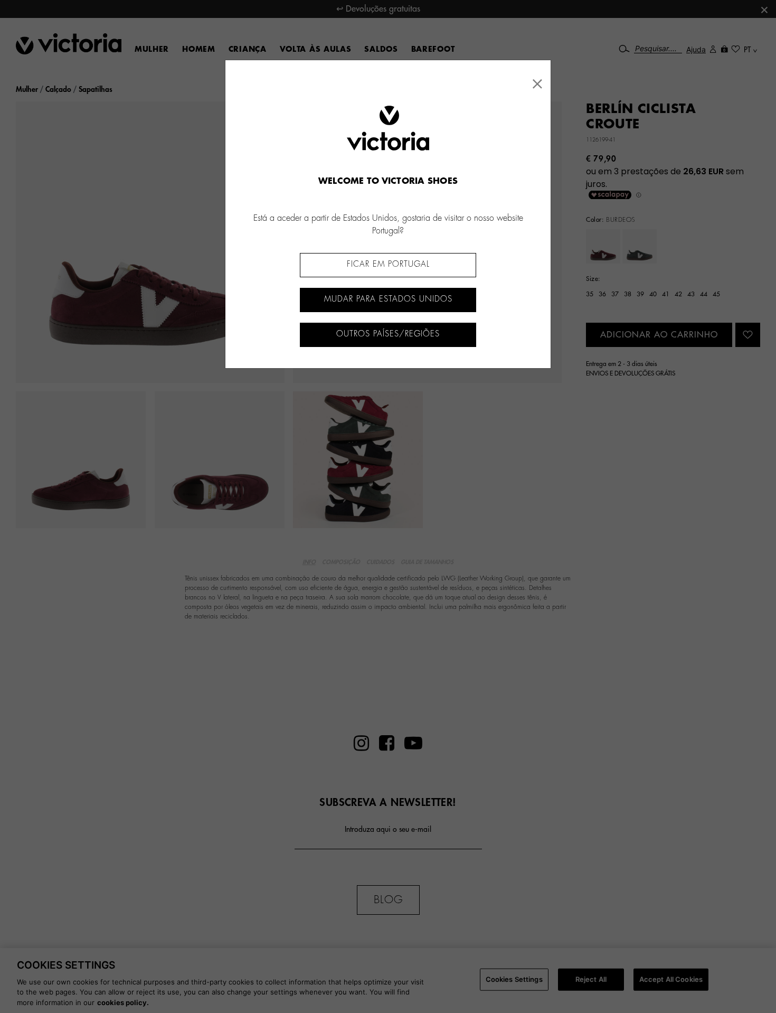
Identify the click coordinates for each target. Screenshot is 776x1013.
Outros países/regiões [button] (388, 334)
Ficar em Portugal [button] (388, 264)
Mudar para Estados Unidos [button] (388, 299)
